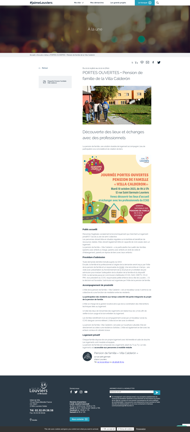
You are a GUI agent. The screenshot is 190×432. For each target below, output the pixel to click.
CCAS (121, 267)
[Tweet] (158, 62)
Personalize (141, 429)
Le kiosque (142, 3)
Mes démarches (97, 3)
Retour (45, 68)
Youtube (86, 392)
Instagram (81, 392)
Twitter (76, 392)
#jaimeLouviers (41, 2)
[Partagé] (153, 62)
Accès (34, 420)
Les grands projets (118, 3)
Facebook (71, 392)
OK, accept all (109, 429)
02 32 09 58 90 (103, 362)
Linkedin (91, 392)
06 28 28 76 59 (118, 362)
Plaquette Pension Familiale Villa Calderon (57, 82)
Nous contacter (78, 419)
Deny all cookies (126, 429)
